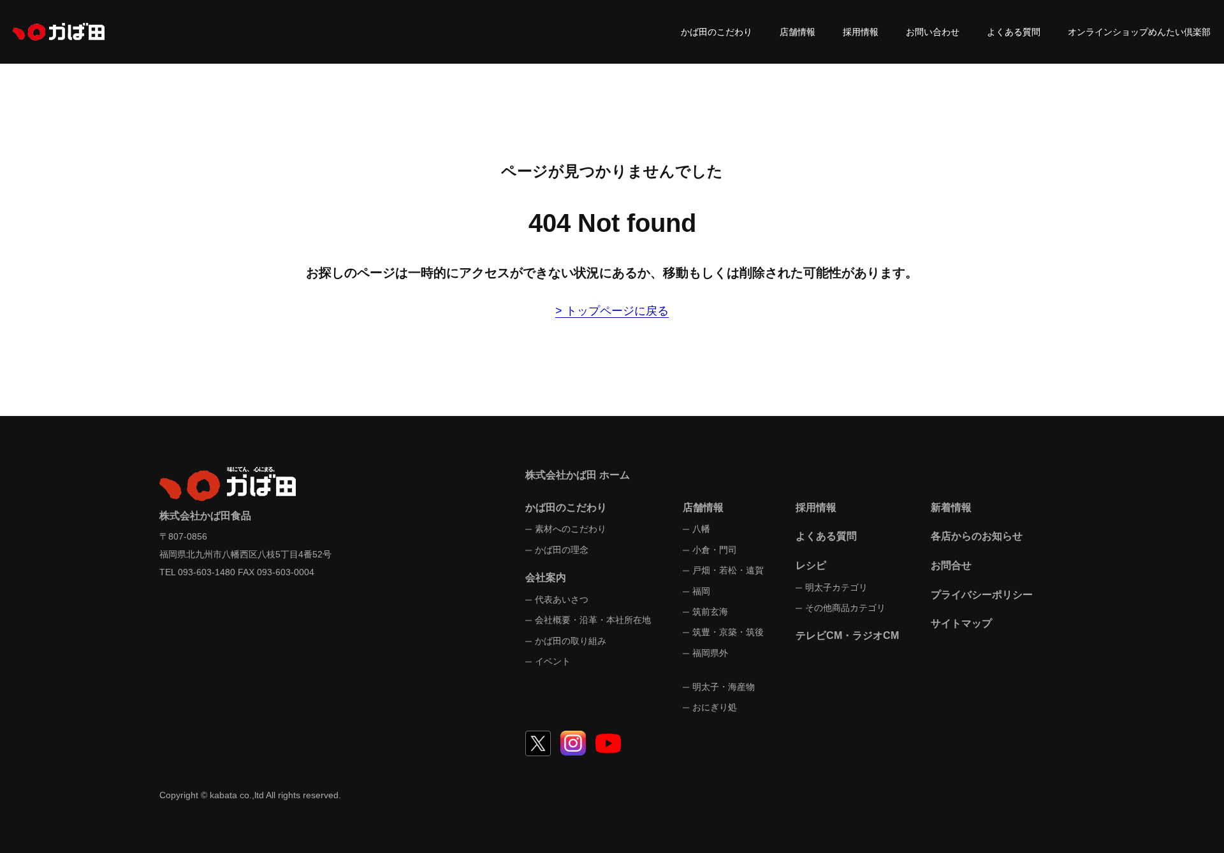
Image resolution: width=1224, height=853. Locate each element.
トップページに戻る (617, 311)
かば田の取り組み (570, 641)
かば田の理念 (561, 550)
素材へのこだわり (570, 529)
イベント (553, 661)
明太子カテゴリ (836, 587)
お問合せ (951, 565)
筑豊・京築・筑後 (728, 632)
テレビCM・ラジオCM (847, 635)
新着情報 (951, 507)
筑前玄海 (710, 611)
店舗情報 (797, 32)
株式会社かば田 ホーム (577, 475)
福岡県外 (710, 653)
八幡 (701, 529)
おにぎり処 (714, 707)
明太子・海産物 (723, 687)
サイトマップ (961, 623)
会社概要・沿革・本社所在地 (593, 620)
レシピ (811, 565)
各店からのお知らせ (977, 536)
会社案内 (545, 577)
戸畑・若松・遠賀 (728, 570)
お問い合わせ (932, 32)
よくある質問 (1013, 32)
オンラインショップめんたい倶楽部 (1139, 32)
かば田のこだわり (716, 32)
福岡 (701, 591)
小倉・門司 (714, 550)
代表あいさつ (561, 599)
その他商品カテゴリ (845, 608)
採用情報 (860, 32)
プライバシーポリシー (982, 594)
